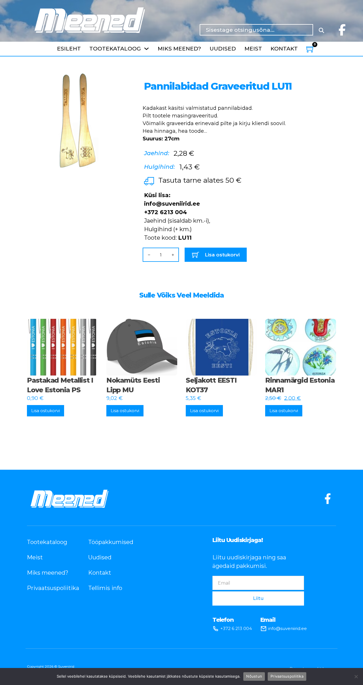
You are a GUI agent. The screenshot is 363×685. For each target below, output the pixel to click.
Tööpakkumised (110, 542)
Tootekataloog (115, 48)
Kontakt (284, 48)
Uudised (223, 48)
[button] (115, 81)
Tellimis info (105, 588)
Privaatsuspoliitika (49, 588)
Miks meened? (179, 48)
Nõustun (254, 676)
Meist (253, 48)
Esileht (69, 48)
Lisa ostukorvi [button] (45, 410)
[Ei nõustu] (356, 676)
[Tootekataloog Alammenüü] (146, 48)
